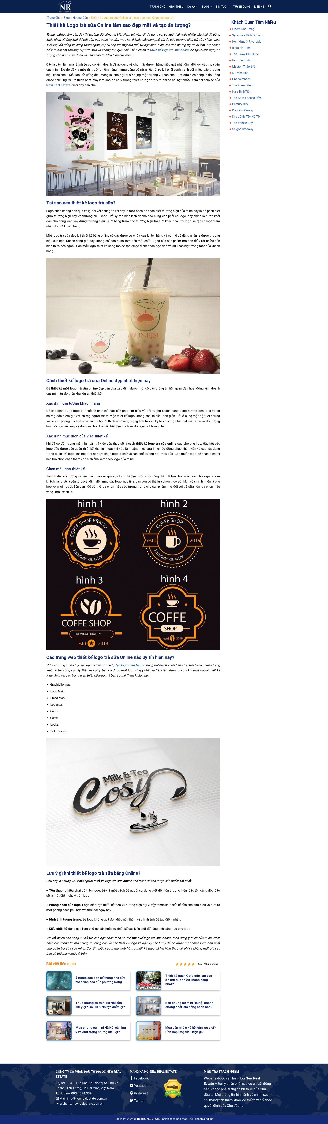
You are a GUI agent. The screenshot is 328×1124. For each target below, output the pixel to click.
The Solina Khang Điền (247, 98)
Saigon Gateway (242, 129)
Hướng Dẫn (80, 18)
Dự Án (191, 6)
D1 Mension (240, 73)
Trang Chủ (158, 6)
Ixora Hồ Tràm (241, 48)
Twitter (139, 1101)
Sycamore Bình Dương (247, 35)
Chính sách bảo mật (174, 1119)
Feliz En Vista (241, 60)
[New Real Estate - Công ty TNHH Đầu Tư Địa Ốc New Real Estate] (75, 6)
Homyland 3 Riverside (246, 41)
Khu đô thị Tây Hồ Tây (246, 116)
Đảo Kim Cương (242, 110)
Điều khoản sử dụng (201, 1119)
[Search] (269, 6)
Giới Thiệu (176, 6)
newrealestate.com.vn (88, 1103)
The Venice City (242, 123)
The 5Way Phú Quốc (245, 54)
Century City (240, 104)
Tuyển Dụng (241, 6)
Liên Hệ (259, 6)
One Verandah (241, 79)
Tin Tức (221, 6)
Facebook (141, 1078)
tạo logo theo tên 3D (130, 665)
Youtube (140, 1086)
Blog (205, 6)
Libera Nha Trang (243, 29)
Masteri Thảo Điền (244, 66)
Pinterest (140, 1093)
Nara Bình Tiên (241, 91)
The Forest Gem (242, 85)
